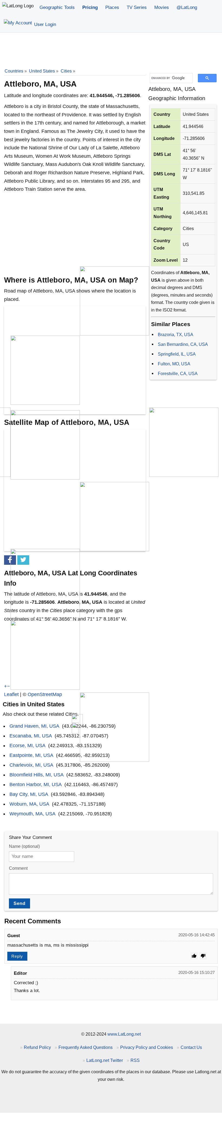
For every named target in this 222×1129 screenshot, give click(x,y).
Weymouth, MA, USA (32, 813)
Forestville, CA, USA (178, 373)
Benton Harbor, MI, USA (35, 784)
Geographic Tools (57, 7)
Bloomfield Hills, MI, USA (36, 774)
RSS (135, 1060)
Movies (161, 7)
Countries (14, 71)
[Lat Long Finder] (18, 6)
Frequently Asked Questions (85, 1047)
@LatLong (187, 7)
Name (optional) (24, 846)
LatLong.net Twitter (104, 1060)
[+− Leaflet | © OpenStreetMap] (75, 360)
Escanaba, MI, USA (30, 736)
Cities (66, 71)
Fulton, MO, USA (174, 363)
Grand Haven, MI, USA (34, 726)
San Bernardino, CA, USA (183, 344)
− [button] (8, 686)
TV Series (137, 7)
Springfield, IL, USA (177, 354)
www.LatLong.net (124, 1034)
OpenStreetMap (45, 694)
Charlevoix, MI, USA (31, 765)
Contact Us (191, 1047)
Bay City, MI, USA (28, 794)
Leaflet (11, 694)
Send (19, 903)
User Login (44, 24)
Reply (17, 956)
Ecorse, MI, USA (27, 745)
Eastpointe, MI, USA (31, 755)
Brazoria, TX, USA (175, 334)
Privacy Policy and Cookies (146, 1047)
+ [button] (5, 686)
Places (112, 7)
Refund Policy (37, 1047)
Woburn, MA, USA (29, 804)
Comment (18, 868)
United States (42, 71)
